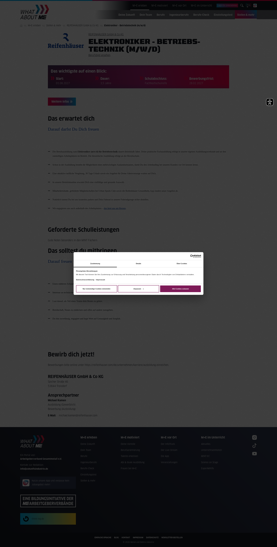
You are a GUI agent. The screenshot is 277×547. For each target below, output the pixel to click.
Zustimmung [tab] (95, 263)
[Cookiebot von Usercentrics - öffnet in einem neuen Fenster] (188, 256)
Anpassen (137, 289)
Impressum (100, 280)
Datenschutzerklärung (85, 280)
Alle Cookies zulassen (180, 289)
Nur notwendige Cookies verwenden (96, 289)
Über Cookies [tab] (182, 263)
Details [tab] (138, 263)
